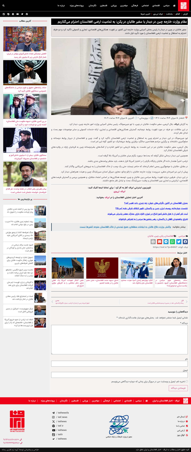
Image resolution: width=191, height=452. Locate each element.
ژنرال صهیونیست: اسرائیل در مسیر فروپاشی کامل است (19, 310)
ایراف (107, 197)
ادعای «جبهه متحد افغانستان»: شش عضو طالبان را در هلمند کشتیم (102, 282)
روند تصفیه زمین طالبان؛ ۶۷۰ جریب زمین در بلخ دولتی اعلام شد (19, 223)
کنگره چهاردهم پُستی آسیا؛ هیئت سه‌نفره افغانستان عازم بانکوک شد (137, 282)
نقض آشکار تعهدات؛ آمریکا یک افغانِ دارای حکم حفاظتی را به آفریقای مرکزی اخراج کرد (68, 283)
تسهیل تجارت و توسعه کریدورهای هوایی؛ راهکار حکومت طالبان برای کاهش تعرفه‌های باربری (19, 260)
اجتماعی (145, 5)
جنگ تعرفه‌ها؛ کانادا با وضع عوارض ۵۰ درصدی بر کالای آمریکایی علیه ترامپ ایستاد (19, 235)
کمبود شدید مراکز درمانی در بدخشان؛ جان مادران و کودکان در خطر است (20, 247)
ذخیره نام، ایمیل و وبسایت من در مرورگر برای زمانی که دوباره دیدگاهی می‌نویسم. (148, 381)
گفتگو (178, 14)
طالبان (151, 236)
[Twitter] (22, 14)
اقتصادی (156, 5)
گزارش (185, 14)
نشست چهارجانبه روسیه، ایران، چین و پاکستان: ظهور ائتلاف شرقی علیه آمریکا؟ (151, 208)
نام (186, 359)
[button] (3, 5)
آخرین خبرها (145, 14)
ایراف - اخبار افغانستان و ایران (165, 400)
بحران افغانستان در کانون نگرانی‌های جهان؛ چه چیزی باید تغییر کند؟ (156, 203)
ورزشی (113, 5)
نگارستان (92, 5)
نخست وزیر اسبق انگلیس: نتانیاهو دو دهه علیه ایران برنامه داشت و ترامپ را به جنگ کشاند (19, 272)
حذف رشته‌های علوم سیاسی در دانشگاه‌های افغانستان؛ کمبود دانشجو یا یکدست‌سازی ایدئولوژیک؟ (171, 283)
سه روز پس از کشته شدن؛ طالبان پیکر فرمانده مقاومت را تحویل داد (20, 211)
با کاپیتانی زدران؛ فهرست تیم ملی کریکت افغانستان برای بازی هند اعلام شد (20, 285)
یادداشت (169, 14)
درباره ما (61, 5)
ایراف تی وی (158, 14)
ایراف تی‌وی (119, 191)
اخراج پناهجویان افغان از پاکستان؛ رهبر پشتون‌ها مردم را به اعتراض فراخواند (153, 219)
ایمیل (185, 370)
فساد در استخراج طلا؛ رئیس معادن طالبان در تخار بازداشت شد (19, 298)
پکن (162, 236)
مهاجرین (124, 5)
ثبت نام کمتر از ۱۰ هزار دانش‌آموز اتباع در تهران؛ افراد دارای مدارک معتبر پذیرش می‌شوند (148, 214)
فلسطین (103, 5)
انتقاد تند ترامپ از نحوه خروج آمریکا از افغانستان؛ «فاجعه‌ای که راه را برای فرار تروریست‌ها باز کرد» (19, 322)
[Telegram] (13, 14)
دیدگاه (184, 323)
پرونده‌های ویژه (77, 5)
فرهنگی (134, 5)
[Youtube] (18, 14)
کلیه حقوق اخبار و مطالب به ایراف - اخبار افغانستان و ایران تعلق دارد (162, 449)
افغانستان (169, 236)
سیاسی (166, 5)
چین (157, 236)
